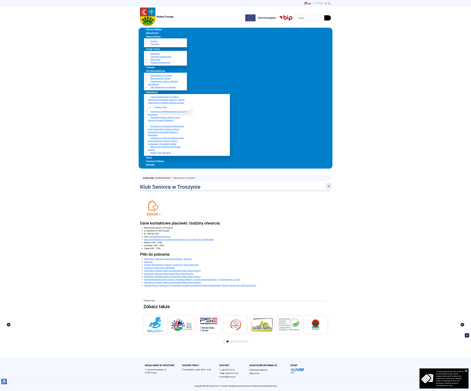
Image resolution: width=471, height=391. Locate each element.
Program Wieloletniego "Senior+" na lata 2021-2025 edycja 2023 (171, 265)
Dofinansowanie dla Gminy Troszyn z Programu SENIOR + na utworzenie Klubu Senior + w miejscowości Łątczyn (192, 279)
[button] (326, 3)
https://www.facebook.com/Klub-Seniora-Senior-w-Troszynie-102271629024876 (179, 239)
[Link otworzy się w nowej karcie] (287, 18)
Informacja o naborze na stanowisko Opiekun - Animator (168, 259)
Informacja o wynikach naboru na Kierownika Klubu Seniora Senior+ (172, 271)
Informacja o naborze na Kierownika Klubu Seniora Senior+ (169, 274)
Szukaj (327, 17)
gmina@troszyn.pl (228, 377)
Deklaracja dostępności (258, 370)
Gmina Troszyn (165, 16)
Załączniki (148, 262)
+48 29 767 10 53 (228, 370)
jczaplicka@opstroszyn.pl (159, 237)
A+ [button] (316, 3)
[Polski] (310, 3)
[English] (306, 3)
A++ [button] (321, 3)
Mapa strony (254, 373)
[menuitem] (154, 29)
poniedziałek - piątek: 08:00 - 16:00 (197, 370)
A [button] (313, 3)
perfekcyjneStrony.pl (269, 386)
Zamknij (466, 371)
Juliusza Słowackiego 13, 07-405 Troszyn (155, 371)
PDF (328, 186)
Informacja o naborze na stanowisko (159, 268)
